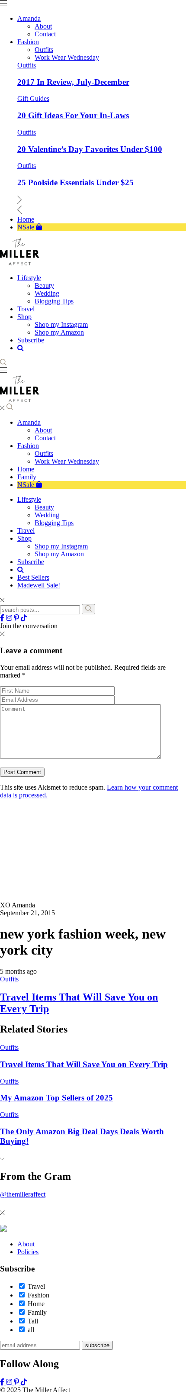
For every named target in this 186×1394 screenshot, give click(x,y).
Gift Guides (33, 98)
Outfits (26, 65)
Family (26, 477)
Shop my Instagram (61, 546)
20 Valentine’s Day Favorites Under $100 (89, 149)
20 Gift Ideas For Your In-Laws (73, 115)
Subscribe (30, 561)
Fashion (28, 445)
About (43, 430)
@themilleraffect (22, 1194)
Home (25, 469)
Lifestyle (29, 499)
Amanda (29, 422)
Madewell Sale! (38, 585)
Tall (33, 1321)
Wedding (47, 515)
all (31, 1329)
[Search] (88, 609)
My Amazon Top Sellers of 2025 (56, 1097)
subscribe (97, 1345)
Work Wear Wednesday (67, 461)
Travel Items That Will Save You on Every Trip (84, 1064)
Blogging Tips (54, 522)
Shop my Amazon (59, 554)
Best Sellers (33, 577)
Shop (24, 538)
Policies (27, 1251)
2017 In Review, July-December (73, 82)
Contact (45, 438)
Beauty (44, 507)
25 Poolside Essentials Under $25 (75, 182)
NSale (26, 484)
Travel (26, 530)
